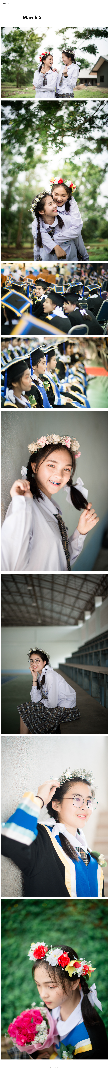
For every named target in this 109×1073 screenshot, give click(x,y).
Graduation (94, 4)
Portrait (79, 4)
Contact (103, 4)
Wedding (86, 4)
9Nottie (5, 3)
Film (74, 4)
